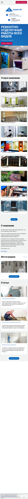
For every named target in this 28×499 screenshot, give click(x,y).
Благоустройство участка (7, 182)
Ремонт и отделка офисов (7, 137)
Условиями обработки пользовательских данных (8, 496)
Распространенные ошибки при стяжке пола (11, 322)
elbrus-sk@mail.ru (14, 21)
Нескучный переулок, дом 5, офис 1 (15, 16)
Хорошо (24, 496)
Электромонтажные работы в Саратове (10, 197)
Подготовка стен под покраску (8, 298)
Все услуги (14, 219)
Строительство (5, 167)
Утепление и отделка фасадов (8, 152)
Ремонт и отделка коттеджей (8, 107)
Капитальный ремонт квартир (8, 122)
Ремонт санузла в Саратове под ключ (10, 212)
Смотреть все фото (14, 276)
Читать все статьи (14, 358)
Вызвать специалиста (21, 2)
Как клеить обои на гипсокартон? (9, 344)
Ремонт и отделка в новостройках (9, 92)
